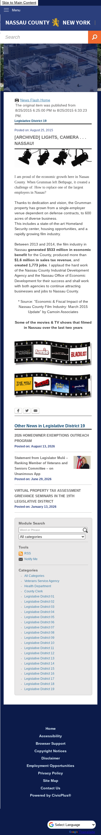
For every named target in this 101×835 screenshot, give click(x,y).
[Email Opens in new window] (35, 411)
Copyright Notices (50, 751)
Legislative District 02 (39, 601)
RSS (27, 553)
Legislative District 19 (39, 689)
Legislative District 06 (39, 622)
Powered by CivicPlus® (50, 795)
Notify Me (31, 559)
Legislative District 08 (39, 632)
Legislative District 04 (39, 611)
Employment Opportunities (50, 766)
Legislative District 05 (39, 617)
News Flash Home (35, 100)
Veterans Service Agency (41, 581)
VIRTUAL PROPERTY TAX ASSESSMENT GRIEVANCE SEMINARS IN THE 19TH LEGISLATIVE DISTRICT (48, 496)
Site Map (50, 781)
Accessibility (50, 736)
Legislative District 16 (39, 673)
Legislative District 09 (39, 637)
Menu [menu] (16, 10)
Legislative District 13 (39, 658)
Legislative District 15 (39, 668)
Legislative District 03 (39, 606)
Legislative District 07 (39, 627)
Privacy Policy (50, 773)
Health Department (37, 586)
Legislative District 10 (39, 642)
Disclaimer (50, 758)
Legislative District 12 (39, 653)
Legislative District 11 (39, 648)
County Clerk (33, 591)
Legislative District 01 (39, 596)
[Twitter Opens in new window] (27, 411)
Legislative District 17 (39, 678)
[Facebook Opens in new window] (18, 411)
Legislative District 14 (39, 663)
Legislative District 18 (39, 683)
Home (51, 728)
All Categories (34, 575)
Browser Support (51, 743)
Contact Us (50, 788)
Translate (87, 832)
